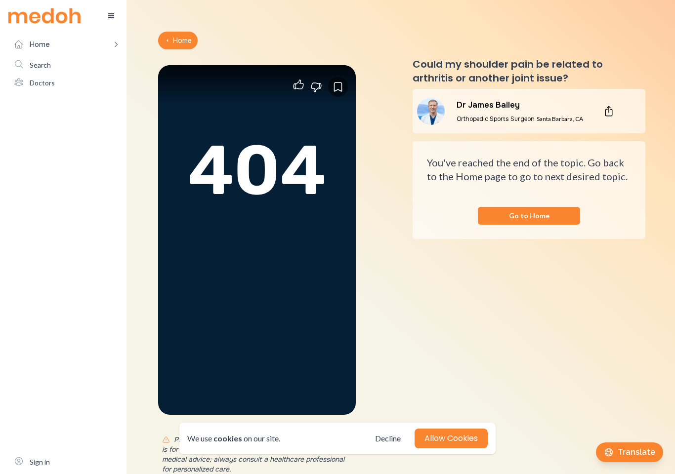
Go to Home (529, 215)
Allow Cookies (451, 438)
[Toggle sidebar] (111, 16)
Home (182, 40)
